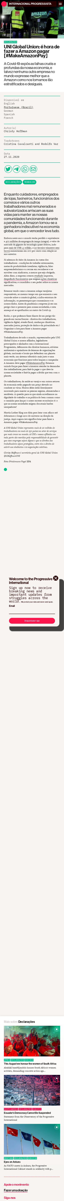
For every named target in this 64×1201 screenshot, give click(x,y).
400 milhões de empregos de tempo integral (27, 241)
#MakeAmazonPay (35, 363)
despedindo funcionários (16, 279)
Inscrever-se (32, 620)
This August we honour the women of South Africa (30, 1063)
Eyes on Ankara (12, 1162)
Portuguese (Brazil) (18, 107)
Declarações (13, 182)
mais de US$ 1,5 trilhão (20, 247)
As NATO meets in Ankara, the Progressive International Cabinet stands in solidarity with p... (28, 1167)
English (9, 103)
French (8, 117)
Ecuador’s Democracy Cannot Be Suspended (27, 1113)
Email (12, 606)
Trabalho (29, 182)
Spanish (9, 114)
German (8, 110)
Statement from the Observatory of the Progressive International (29, 1118)
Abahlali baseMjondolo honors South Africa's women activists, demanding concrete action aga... (30, 1069)
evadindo (38, 275)
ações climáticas (49, 279)
